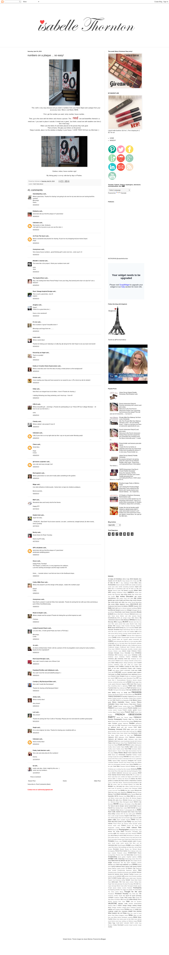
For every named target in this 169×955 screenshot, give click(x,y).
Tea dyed (125, 884)
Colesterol (116, 664)
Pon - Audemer (121, 837)
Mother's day (137, 802)
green (139, 731)
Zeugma (35, 305)
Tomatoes (110, 895)
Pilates (122, 831)
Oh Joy (126, 813)
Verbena (110, 905)
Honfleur (134, 754)
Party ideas (135, 821)
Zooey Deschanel (118, 925)
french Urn (120, 717)
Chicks (139, 651)
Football (115, 706)
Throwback (111, 893)
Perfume (123, 827)
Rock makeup (131, 851)
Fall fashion (133, 688)
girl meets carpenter (39, 461)
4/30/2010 (36, 675)
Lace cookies (121, 776)
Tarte (113, 884)
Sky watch (127, 862)
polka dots (114, 837)
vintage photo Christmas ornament (132, 907)
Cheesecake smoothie (126, 649)
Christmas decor (113, 656)
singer (110, 862)
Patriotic (110, 823)
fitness (135, 700)
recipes (133, 845)
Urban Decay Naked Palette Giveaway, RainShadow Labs (128, 393)
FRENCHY (137, 717)
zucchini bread (128, 925)
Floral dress (132, 704)
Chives (122, 653)
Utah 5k (133, 901)
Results (122, 849)
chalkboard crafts (126, 645)
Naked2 (139, 806)
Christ (132, 653)
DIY (137, 678)
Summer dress (119, 874)
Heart (126, 748)
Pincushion (128, 831)
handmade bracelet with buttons (132, 741)
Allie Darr (138, 588)
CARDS (110, 641)
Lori (34, 712)
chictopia (110, 653)
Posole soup (120, 839)
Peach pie (120, 823)
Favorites (124, 696)
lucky (123, 790)
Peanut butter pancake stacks (132, 823)
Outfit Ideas (132, 815)
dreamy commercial (113, 682)
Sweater (128, 880)
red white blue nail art (132, 847)
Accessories (112, 585)
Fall (128, 688)
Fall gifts (110, 690)
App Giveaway (116, 594)
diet (116, 678)
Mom (124, 798)
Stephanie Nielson (131, 870)
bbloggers (134, 610)
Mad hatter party (115, 792)
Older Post (97, 781)
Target (109, 884)
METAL (117, 796)
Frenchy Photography (115, 719)
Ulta (121, 899)
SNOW (110, 864)
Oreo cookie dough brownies (116, 815)
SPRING (134, 864)
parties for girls (122, 821)
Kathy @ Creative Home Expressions (45, 366)
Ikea (118, 760)
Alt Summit (124, 590)
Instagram (131, 760)
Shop (109, 860)
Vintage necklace (117, 907)
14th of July (125, 579)
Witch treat (134, 919)
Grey (109, 733)
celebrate (138, 643)
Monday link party (113, 800)
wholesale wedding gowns (41, 552)
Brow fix (133, 629)
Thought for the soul (132, 891)
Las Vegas (128, 776)
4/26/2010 (36, 398)
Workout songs (133, 921)
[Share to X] (64, 181)
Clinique (121, 662)
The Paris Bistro (137, 889)
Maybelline (111, 796)
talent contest (129, 882)
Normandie (124, 811)
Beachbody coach (120, 612)
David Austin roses (126, 674)
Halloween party (122, 739)
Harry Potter (124, 743)
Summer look (137, 874)
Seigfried (129, 856)
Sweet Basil (134, 880)
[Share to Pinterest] (68, 181)
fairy (115, 688)
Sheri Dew (138, 858)
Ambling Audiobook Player (119, 592)
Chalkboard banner (136, 645)
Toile (140, 893)
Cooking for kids (129, 666)
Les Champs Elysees (127, 784)
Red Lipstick (37, 473)
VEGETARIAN (137, 903)
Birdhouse (126, 619)
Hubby (110, 760)
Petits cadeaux (132, 827)
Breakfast (116, 629)
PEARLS (123, 825)
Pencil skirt (138, 825)
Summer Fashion (129, 874)
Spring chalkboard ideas (118, 866)
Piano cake (138, 829)
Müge (34, 484)
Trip (133, 897)
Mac (126, 790)
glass (128, 729)
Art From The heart (39, 236)
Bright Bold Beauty (125, 629)
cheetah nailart (137, 649)
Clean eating (114, 662)
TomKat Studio (118, 895)
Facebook (111, 688)
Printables (111, 841)
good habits (138, 729)
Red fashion (115, 847)
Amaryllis (130, 590)
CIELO (35, 404)
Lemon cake (116, 784)
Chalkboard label (124, 647)
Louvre (110, 790)
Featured (130, 696)
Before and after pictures (128, 616)
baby (110, 608)
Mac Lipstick (131, 790)
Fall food (139, 688)
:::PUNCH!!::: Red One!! (40, 521)
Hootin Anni (36, 515)
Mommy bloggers (136, 798)
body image (138, 623)
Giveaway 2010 (121, 729)
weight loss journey (134, 911)
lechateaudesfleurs (134, 782)
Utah (128, 901)
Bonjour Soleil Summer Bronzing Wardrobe (128, 625)
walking (110, 909)
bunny (112, 633)
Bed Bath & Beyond (123, 614)
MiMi (132, 796)
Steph (35, 727)
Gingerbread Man (136, 725)
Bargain (118, 610)
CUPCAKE (117, 672)
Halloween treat (112, 741)
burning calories (127, 633)
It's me (35, 322)
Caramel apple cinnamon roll (129, 637)
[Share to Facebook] (66, 181)
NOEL (139, 810)
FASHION (136, 692)
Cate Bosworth (132, 643)
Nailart (135, 806)
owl (122, 817)
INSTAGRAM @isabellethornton (118, 258)
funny (136, 721)
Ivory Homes (127, 762)
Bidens (137, 617)
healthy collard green (136, 745)
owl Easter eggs (128, 817)
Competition (111, 666)
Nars (114, 808)
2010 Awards (134, 579)
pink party (128, 833)
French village (128, 717)
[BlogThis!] (62, 181)
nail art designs (119, 806)
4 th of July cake (134, 581)
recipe (128, 845)
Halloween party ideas (134, 739)
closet (135, 662)
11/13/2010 (36, 759)
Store (139, 870)
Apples (127, 604)
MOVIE (116, 804)
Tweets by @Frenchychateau (117, 340)
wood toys (118, 921)
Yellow (110, 923)
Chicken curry (117, 651)
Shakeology (121, 858)
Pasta (139, 821)
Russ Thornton (116, 855)
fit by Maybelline (124, 700)
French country (132, 708)
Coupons (138, 668)
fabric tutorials (137, 686)
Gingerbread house (126, 725)
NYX (122, 813)
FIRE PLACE (116, 700)
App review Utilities (113, 604)
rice (131, 849)
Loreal (139, 788)
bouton (114, 627)
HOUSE (126, 756)
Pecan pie (130, 825)
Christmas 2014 (112, 655)
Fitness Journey (131, 702)
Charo (35, 444)
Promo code (118, 841)
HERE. (76, 110)
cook (116, 666)
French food (129, 712)
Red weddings (122, 847)
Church (117, 660)
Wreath (139, 921)
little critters (126, 786)
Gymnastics (134, 733)
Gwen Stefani (124, 733)
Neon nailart (123, 808)
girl (109, 727)
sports (130, 864)
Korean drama (126, 774)
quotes (127, 843)
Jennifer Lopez (125, 764)
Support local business (114, 880)
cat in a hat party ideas (121, 643)
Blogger (103, 939)
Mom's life (128, 798)
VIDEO (120, 905)
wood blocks (111, 921)
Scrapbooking (112, 857)
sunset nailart (129, 878)
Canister (119, 637)
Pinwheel (134, 833)
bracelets (131, 627)
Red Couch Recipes (39, 659)
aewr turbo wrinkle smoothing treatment (123, 586)
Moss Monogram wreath (126, 802)
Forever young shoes (124, 706)
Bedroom (132, 614)
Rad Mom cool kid (135, 843)
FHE (111, 700)
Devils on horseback (130, 676)
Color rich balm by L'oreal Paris (130, 664)
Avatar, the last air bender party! (129, 507)
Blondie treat (132, 622)
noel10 (118, 812)
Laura (35, 337)
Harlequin (117, 743)
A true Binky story (135, 582)
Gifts (119, 725)
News (117, 810)
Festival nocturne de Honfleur (120, 698)
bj (33, 766)
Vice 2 (115, 905)
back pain (115, 608)
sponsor (125, 864)
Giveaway (111, 729)
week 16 (132, 909)
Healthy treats (120, 748)
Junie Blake (116, 766)
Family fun (120, 692)
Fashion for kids (123, 694)
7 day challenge (124, 582)
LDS (113, 778)
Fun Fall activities (128, 721)
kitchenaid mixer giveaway (130, 773)
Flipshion (126, 704)
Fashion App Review (113, 694)
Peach (115, 823)
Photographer (124, 829)
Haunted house (132, 743)
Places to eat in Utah (120, 835)
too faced (126, 895)
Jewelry (135, 764)
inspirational (124, 760)
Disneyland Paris (131, 678)
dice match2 (111, 678)
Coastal (139, 662)
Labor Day (114, 776)
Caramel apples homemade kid (132, 639)
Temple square (137, 885)
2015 (114, 581)
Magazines (124, 792)
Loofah (131, 786)
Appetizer (122, 604)
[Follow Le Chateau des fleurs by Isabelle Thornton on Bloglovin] (116, 334)
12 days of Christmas (115, 579)
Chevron (110, 651)
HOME (112, 138)
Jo (33, 645)
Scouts (139, 855)
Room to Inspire (38, 613)
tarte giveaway (118, 884)
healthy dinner (112, 747)
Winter (135, 917)
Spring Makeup (112, 868)
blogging (119, 622)
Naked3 (110, 808)
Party (129, 821)
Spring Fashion (137, 866)
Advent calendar (120, 584)
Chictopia (116, 653)
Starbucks (138, 868)
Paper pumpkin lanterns (123, 819)
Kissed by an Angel (39, 352)
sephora (134, 856)
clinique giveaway (128, 662)
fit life (130, 700)
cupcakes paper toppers (134, 672)
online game (132, 813)
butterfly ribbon (136, 633)
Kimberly (36, 211)
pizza (112, 835)
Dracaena (129, 680)
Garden (132, 723)
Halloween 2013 (113, 737)
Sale (122, 855)
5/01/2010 (36, 721)
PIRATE (139, 833)
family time (127, 692)
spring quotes (121, 868)
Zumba (110, 926)
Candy (114, 637)
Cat (125, 641)
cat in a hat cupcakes (132, 641)
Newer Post (31, 781)
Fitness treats (119, 704)
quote (122, 843)
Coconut (110, 664)
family (114, 692)
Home (65, 781)
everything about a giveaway (119, 686)
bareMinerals (111, 610)
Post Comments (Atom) (43, 784)
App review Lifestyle (135, 600)
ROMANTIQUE (132, 853)
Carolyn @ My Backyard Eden (42, 681)
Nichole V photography (126, 810)
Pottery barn (128, 839)
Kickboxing (134, 769)
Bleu (115, 622)
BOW (117, 627)
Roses (139, 853)
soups (121, 864)
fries (133, 719)
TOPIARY (111, 897)
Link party (119, 786)
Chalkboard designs (113, 647)
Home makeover (133, 752)
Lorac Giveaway (133, 788)
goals (132, 729)
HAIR (139, 733)
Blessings (110, 622)
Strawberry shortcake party (124, 872)
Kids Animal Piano (113, 771)
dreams (135, 680)
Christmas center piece (124, 655)
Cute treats (111, 674)
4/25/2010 (36, 360)
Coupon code (131, 668)
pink (114, 833)
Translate (123, 193)
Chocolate (127, 653)
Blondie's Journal (38, 261)
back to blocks (122, 608)
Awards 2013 (137, 606)
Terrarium (129, 887)
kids (139, 768)
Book (109, 627)
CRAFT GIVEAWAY (125, 670)
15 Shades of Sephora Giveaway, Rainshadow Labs (129, 496)
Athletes (125, 606)
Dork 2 (114, 680)
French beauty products (120, 708)
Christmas (138, 653)
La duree (136, 774)
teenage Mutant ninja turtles (119, 885)
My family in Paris (130, 804)
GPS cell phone (38, 547)
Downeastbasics (121, 680)
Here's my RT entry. (39, 539)
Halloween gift (112, 739)
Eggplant (124, 684)
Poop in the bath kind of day (134, 837)
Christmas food (136, 656)
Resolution (116, 849)
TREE (125, 897)
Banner (139, 608)
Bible (133, 617)
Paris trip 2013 (112, 821)
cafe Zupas (118, 635)
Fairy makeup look (121, 688)
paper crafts (112, 819)
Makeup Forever (137, 792)
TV (140, 897)
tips (137, 893)
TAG (120, 882)
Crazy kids (111, 672)
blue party (126, 623)
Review (127, 849)
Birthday (132, 620)
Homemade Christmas (125, 754)
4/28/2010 (36, 555)
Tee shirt (136, 884)
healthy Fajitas (120, 747)
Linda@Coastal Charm (40, 628)
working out (125, 921)
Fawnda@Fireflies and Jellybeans (44, 670)
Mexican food (122, 796)
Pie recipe (116, 831)
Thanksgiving (137, 888)
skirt (122, 862)
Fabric (130, 686)
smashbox (133, 862)
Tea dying (130, 884)
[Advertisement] (68, 46)
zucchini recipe (137, 925)
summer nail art (112, 876)
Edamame (118, 684)
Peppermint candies (114, 827)
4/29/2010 (36, 639)
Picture (110, 831)
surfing (123, 880)
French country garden (130, 710)
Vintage (125, 905)
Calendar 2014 (131, 635)
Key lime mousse (125, 769)
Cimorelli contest (133, 660)
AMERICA (130, 592)
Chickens (134, 651)
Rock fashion (123, 851)
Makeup (129, 792)
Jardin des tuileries (136, 762)
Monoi (120, 800)
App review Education (124, 596)
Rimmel (117, 851)
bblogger (129, 610)
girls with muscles (126, 727)
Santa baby (130, 855)
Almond (110, 590)
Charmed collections (135, 647)
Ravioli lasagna (122, 845)
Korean (119, 774)
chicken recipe (126, 651)
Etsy (109, 686)
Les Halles (136, 784)
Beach (113, 612)
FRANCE (138, 706)
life (140, 784)
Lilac (114, 786)
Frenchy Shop (127, 719)
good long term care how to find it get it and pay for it (122, 731)
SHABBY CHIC (113, 859)
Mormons (113, 802)
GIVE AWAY (137, 727)
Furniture (114, 723)
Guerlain (114, 733)
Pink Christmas (121, 833)
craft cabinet (115, 670)
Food (110, 706)
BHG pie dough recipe (124, 617)
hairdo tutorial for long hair (124, 735)
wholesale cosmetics (127, 917)
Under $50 (126, 899)
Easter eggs (135, 682)
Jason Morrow (88, 939)
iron (135, 760)
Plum (109, 837)
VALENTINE (112, 903)
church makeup (124, 660)
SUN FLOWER (112, 878)
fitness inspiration (118, 702)
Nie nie (135, 810)
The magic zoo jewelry (126, 889)
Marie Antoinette (122, 794)
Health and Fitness (124, 745)
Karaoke (122, 766)
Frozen (113, 721)
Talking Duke (137, 882)
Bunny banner (119, 633)
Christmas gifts (112, 658)
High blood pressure (131, 750)
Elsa (135, 684)
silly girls (127, 860)
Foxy (132, 706)
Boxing (121, 627)
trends (130, 897)
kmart (139, 773)
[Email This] (60, 181)
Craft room (134, 670)
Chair (113, 645)
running (110, 855)
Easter (129, 682)
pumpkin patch (132, 841)
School (135, 855)
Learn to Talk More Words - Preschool (118, 782)
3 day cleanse (126, 581)
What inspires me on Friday (117, 913)
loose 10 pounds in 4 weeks (119, 788)
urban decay (133, 899)
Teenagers (130, 885)
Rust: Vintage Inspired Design (42, 291)
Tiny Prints (132, 893)
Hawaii (116, 745)
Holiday (116, 752)
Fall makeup (122, 690)
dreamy (139, 680)
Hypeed (115, 760)
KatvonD (128, 766)
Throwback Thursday (121, 893)
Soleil (117, 864)
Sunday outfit (121, 878)
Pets (139, 827)
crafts (139, 670)
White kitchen (117, 917)
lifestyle (110, 786)
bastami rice (123, 610)
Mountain (110, 804)
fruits (117, 721)
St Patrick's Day (130, 868)
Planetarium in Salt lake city (133, 835)
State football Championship (116, 870)
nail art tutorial (129, 806)
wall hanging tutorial (118, 909)
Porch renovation (112, 839)
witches (139, 919)
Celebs (110, 645)
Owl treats (135, 817)
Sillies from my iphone (118, 860)
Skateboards (116, 862)
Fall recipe (129, 690)
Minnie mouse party (116, 798)
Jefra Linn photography (114, 764)
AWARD (130, 606)
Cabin (112, 635)
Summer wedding (136, 876)
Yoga (113, 923)
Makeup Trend (112, 794)
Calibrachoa (138, 635)
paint (140, 817)
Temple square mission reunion (117, 887)
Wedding (126, 909)
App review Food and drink (125, 598)
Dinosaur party (122, 678)
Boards (132, 623)
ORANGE (138, 813)
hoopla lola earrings (118, 756)
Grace (35, 561)
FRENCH (111, 708)
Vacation (139, 901)
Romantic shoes (122, 853)
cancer (110, 637)
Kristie (35, 377)
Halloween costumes (135, 737)
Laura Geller (134, 776)
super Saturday (137, 878)
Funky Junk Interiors (39, 750)
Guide (118, 733)
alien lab (125, 588)
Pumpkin (124, 841)
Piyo (109, 835)
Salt (125, 855)
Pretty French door (136, 839)
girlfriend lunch (115, 727)
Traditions (116, 897)
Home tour (115, 754)
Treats (122, 897)
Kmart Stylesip (112, 774)
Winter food (116, 919)
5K (114, 582)
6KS (117, 582)
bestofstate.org (112, 617)
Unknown (36, 222)
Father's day (131, 694)
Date (118, 674)
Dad (116, 674)
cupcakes (124, 672)
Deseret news (115, 676)
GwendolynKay (38, 194)
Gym (129, 733)
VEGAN (131, 903)
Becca (115, 614)
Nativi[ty (118, 808)
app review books (126, 594)
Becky (35, 532)
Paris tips (138, 819)
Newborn (113, 810)
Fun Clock (121, 721)
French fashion (120, 712)
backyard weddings (132, 608)
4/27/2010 (36, 509)
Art (122, 606)
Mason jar (138, 794)
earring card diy (123, 682)
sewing (139, 856)
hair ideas (111, 735)
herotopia (134, 748)
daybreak (134, 674)
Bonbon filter (112, 625)
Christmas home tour (124, 658)
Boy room (126, 627)
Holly (34, 389)
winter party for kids (125, 919)
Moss (117, 802)
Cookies (121, 666)
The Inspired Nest (38, 278)
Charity (35, 421)
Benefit (139, 616)
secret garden (122, 856)
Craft (34, 184)
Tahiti (123, 882)
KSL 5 (132, 774)
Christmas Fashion (124, 656)
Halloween (137, 735)
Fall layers (116, 690)
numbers (118, 813)
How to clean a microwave (122, 758)
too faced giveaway (135, 895)
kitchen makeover (117, 773)
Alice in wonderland (117, 588)
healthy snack (112, 748)
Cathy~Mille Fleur (38, 582)
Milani (128, 796)
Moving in (122, 804)
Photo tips (115, 829)
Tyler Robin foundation (114, 899)
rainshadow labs (112, 845)
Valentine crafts (122, 903)
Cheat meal (111, 649)
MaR (34, 500)
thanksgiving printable (114, 889)
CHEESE (117, 649)
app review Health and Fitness (121, 600)
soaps (114, 864)
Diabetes (139, 676)
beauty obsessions (131, 612)
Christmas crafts (137, 655)
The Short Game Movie (115, 891)
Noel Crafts (111, 812)
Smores (139, 862)
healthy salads (137, 747)
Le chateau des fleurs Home (120, 780)
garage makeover (123, 723)
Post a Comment (35, 777)
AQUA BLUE (134, 604)
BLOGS (125, 622)
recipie (137, 845)
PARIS (133, 819)
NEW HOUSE (131, 808)
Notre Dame (131, 811)
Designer (122, 676)
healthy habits (129, 747)
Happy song (111, 743)
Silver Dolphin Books (135, 860)
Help (129, 749)
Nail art (113, 806)
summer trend (128, 876)
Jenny (35, 697)
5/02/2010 (36, 733)
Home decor (39, 184)
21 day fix (118, 581)
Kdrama (133, 766)
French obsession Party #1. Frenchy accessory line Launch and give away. (130, 405)
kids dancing (127, 771)
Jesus (131, 764)
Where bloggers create (121, 915)
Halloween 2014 (123, 737)
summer (134, 872)
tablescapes (115, 882)
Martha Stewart (131, 794)
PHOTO (110, 829)
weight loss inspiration (120, 911)
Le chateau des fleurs (122, 778)
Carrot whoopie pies (118, 641)
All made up (132, 588)
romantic (114, 853)
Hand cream (120, 741)
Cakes (123, 635)
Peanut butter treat (114, 825)
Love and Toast (116, 790)
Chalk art (118, 645)
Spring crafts (129, 866)
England (139, 684)
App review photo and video (116, 602)
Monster (125, 800)
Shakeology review (130, 858)
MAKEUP (113, 140)
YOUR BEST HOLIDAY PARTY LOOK (127, 923)
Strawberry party (112, 872)
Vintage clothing (131, 905)
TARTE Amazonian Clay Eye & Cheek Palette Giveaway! (128, 470)
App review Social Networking (133, 602)
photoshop (132, 829)
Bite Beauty (138, 619)
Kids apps (121, 771)
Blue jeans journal (117, 623)
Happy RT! (36, 506)
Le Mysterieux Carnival (135, 780)
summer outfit (120, 876)
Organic (126, 815)
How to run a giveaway (135, 758)
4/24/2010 (36, 205)
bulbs (136, 631)
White (131, 915)
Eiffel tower (130, 684)
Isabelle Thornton (118, 762)
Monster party (132, 800)
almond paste (117, 590)
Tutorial (137, 897)
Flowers (139, 704)
